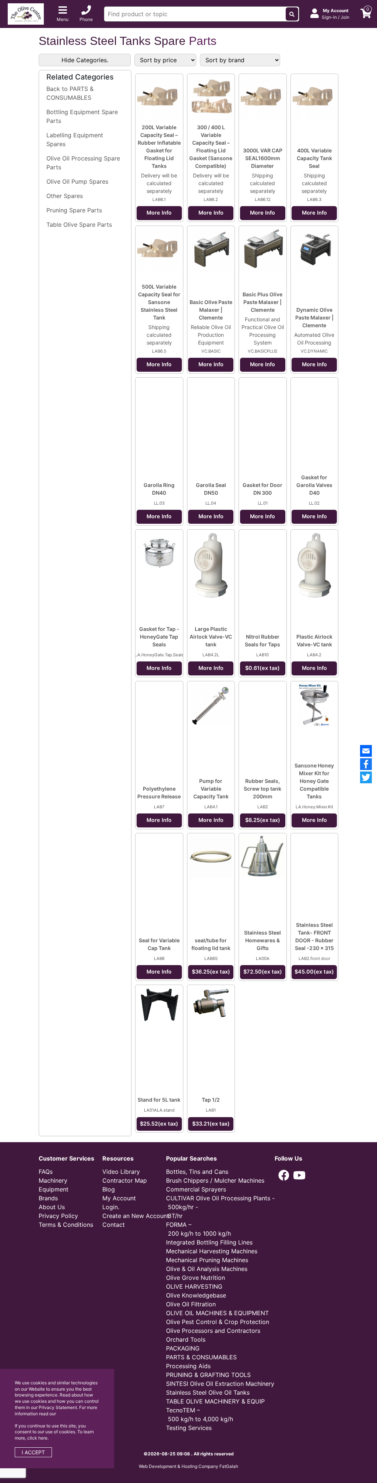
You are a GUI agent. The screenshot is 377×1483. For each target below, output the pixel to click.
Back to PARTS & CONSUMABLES (70, 93)
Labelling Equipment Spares (74, 139)
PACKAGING (183, 1348)
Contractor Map (124, 1180)
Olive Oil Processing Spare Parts (83, 163)
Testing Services (189, 1427)
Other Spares (64, 196)
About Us (52, 1207)
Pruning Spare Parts (74, 210)
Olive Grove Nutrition (195, 1277)
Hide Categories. (84, 60)
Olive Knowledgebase (196, 1295)
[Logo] (26, 13)
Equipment (53, 1189)
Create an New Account (135, 1215)
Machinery (53, 1180)
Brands (48, 1198)
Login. (110, 1207)
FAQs (46, 1171)
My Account (119, 1198)
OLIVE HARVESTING (194, 1286)
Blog (108, 1189)
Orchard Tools (185, 1339)
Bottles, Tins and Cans (197, 1171)
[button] (283, 1175)
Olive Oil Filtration (191, 1304)
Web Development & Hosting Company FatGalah (188, 1466)
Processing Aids (188, 1366)
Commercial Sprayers (196, 1189)
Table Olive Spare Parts (79, 224)
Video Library (121, 1171)
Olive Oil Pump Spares (77, 181)
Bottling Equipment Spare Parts (82, 116)
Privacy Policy (58, 1215)
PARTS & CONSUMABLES (201, 1357)
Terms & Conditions (66, 1224)
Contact (113, 1224)
